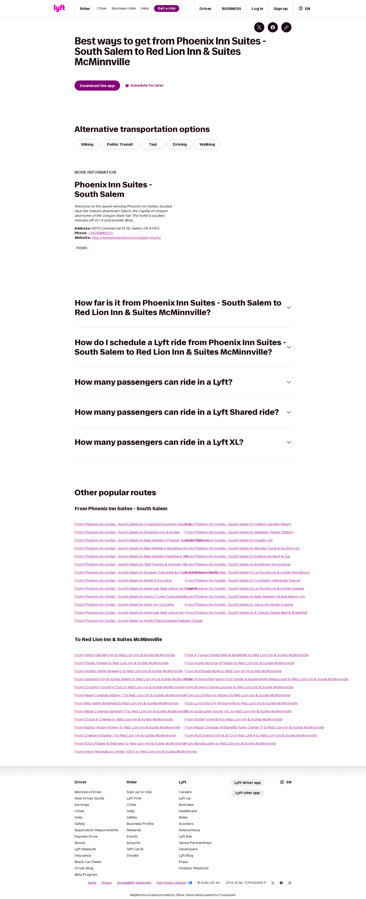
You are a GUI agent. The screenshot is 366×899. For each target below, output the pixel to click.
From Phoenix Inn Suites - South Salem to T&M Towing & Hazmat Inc (130, 564)
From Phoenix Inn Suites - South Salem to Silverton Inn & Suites (127, 532)
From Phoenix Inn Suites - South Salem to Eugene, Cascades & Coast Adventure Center (146, 572)
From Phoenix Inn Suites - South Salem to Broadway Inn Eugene (237, 564)
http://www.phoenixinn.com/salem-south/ (126, 237)
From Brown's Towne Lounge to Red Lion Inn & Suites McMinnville (239, 687)
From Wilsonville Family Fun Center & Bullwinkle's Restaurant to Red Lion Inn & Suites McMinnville (266, 679)
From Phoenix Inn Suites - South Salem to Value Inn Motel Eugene (239, 604)
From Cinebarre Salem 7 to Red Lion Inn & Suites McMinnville (125, 735)
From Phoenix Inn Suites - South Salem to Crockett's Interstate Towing (242, 580)
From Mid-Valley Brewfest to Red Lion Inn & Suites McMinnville (126, 703)
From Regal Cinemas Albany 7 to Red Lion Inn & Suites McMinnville (130, 695)
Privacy (106, 883)
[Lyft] (59, 8)
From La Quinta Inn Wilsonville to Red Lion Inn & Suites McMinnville (241, 703)
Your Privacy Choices (171, 883)
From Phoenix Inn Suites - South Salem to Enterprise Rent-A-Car (238, 556)
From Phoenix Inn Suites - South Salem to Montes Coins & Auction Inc (242, 548)
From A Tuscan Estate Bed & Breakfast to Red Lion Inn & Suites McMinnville (247, 655)
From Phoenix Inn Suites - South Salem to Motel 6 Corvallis (123, 580)
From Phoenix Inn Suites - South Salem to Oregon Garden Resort (238, 524)
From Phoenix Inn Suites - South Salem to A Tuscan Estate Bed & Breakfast (246, 612)
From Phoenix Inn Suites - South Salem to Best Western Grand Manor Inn (245, 596)
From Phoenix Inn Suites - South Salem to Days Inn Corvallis (124, 604)
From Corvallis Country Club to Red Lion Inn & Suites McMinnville (129, 687)
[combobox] (304, 8)
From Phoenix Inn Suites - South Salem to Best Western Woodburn (130, 548)
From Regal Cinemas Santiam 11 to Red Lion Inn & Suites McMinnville (131, 711)
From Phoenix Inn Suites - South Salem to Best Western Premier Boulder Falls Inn (142, 540)
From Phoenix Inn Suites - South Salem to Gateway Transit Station (239, 532)
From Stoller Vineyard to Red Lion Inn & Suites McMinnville (233, 719)
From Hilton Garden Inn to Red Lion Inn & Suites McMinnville (125, 655)
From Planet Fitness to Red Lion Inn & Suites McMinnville (122, 663)
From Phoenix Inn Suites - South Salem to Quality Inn (229, 540)
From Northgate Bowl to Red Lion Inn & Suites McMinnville (233, 671)
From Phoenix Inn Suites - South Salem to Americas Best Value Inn (129, 612)
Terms (91, 883)
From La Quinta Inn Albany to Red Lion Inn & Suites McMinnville (237, 695)
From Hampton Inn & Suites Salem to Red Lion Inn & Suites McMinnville (133, 679)
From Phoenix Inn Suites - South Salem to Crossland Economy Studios (133, 524)
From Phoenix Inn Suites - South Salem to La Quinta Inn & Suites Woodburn (247, 572)
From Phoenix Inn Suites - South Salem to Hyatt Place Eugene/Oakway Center (139, 620)
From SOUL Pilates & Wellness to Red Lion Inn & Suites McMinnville (130, 743)
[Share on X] (259, 27)
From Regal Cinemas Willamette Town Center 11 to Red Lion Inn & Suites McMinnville (254, 727)
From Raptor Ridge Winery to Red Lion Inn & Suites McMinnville (127, 727)
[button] (183, 307)
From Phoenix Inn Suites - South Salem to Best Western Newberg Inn (131, 556)
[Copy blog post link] (286, 27)
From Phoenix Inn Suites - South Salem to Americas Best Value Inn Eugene (136, 588)
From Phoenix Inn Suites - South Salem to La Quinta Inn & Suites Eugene (244, 588)
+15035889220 (100, 233)
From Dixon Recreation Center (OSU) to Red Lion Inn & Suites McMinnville (136, 751)
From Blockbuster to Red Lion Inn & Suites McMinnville (230, 743)
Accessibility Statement (134, 883)
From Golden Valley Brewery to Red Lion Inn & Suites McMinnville (129, 671)
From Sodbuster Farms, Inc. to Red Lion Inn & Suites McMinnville (238, 711)
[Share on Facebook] (273, 27)
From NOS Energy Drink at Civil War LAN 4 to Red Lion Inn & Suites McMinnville (250, 735)
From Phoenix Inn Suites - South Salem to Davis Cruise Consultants (130, 596)
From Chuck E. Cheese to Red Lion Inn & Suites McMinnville (124, 719)
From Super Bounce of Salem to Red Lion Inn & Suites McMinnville (239, 663)
